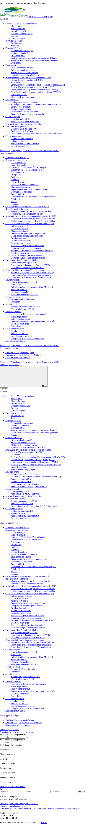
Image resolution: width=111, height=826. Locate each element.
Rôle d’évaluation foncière (22, 68)
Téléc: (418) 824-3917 (28, 803)
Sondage (14, 204)
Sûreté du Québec (13, 311)
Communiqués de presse (21, 192)
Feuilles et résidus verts (21, 241)
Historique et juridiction (21, 119)
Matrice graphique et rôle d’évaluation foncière (31, 211)
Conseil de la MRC (19, 31)
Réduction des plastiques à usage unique (28, 233)
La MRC (4, 19)
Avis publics (16, 175)
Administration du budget (22, 50)
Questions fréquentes (20, 253)
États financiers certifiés (21, 187)
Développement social (14, 329)
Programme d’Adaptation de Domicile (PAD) (30, 265)
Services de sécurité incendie (23, 299)
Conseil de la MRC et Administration (21, 24)
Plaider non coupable (20, 292)
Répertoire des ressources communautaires (29, 189)
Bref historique (17, 43)
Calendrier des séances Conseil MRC (27, 170)
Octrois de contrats (19, 182)
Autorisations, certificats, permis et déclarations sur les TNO (31, 216)
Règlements (16, 177)
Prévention (15, 302)
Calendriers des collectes (21, 226)
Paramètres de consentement (69, 808)
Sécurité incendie (12, 297)
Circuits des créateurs (20, 146)
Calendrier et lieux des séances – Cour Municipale (32, 287)
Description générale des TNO (24, 129)
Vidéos (14, 201)
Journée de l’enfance (19, 333)
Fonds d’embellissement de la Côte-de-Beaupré (31, 277)
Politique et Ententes (19, 141)
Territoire (15, 46)
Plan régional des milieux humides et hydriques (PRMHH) (36, 104)
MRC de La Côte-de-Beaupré (12, 786)
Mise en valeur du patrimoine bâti (25, 143)
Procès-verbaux (17, 172)
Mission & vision (18, 28)
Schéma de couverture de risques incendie (23, 124)
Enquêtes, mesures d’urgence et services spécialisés (33, 321)
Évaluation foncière (13, 65)
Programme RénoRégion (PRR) (24, 263)
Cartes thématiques (19, 94)
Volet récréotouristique (20, 319)
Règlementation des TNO (22, 131)
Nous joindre (16, 150)
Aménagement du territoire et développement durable (28, 77)
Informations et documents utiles (24, 282)
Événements (16, 63)
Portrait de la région (13, 41)
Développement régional (10, 348)
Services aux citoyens (9, 153)
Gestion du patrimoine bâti (22, 138)
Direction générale (13, 48)
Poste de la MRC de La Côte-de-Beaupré (28, 314)
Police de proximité (19, 316)
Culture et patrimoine (14, 136)
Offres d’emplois (18, 38)
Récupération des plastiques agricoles (27, 236)
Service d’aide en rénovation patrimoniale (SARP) (32, 272)
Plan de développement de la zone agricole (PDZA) (33, 87)
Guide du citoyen (18, 162)
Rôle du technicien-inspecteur (23, 70)
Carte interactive (30, 150)
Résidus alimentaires (19, 238)
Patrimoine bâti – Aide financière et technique (24, 270)
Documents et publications (16, 160)
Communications (18, 55)
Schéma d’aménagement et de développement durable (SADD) (38, 85)
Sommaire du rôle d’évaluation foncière (28, 75)
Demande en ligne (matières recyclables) (28, 258)
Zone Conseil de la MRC (48, 150)
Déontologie (16, 326)
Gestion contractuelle (20, 53)
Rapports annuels (18, 165)
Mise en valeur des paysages (23, 97)
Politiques (15, 179)
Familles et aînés (18, 331)
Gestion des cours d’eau (21, 109)
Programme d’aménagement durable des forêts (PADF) (34, 90)
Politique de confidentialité (45, 808)
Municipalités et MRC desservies (25, 121)
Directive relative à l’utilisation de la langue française (33, 197)
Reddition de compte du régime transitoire (29, 114)
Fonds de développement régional (19, 352)
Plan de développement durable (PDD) (27, 80)
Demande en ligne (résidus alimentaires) (28, 255)
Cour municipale (12, 116)
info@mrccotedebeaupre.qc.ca (13, 806)
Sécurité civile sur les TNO (22, 309)
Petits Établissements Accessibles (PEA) (28, 267)
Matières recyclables (19, 231)
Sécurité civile (11, 304)
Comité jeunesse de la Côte (22, 336)
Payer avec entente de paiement (24, 294)
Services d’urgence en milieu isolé (25, 307)
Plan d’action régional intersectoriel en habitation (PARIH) (36, 92)
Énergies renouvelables (21, 107)
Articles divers (17, 199)
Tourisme (4, 364)
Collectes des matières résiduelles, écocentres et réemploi (29, 223)
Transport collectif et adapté (17, 157)
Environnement (12, 99)
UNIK (44, 822)
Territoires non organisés (15, 126)
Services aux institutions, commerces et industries (32, 250)
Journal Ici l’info (18, 194)
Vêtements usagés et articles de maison (27, 245)
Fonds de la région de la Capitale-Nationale (23, 355)
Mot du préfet (16, 26)
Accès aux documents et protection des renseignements (34, 60)
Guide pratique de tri (19, 228)
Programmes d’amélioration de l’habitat (22, 260)
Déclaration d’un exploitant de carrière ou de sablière (33, 221)
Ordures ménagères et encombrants (26, 248)
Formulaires (16, 285)
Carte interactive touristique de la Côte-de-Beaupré (27, 206)
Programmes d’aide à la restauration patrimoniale (31, 275)
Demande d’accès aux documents (25, 184)
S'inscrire (81, 792)
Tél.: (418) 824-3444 (9, 803)
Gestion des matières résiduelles (24, 102)
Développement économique (17, 357)
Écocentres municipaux (21, 243)
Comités (14, 36)
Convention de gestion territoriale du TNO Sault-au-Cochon (36, 134)
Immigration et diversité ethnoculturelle (27, 338)
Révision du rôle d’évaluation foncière (27, 214)
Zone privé (30, 732)
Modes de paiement (19, 289)
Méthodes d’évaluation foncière (24, 72)
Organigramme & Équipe (21, 33)
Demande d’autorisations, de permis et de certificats (33, 219)
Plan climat (15, 82)
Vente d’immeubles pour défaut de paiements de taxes (34, 58)
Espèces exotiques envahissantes (25, 112)
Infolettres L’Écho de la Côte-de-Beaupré (28, 167)
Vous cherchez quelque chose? (13, 734)
